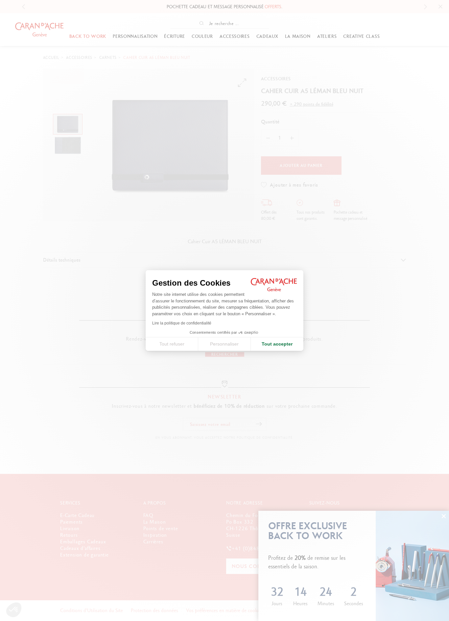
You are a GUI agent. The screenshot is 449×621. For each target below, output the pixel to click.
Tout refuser (171, 344)
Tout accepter (277, 344)
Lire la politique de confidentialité (181, 323)
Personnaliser (224, 344)
